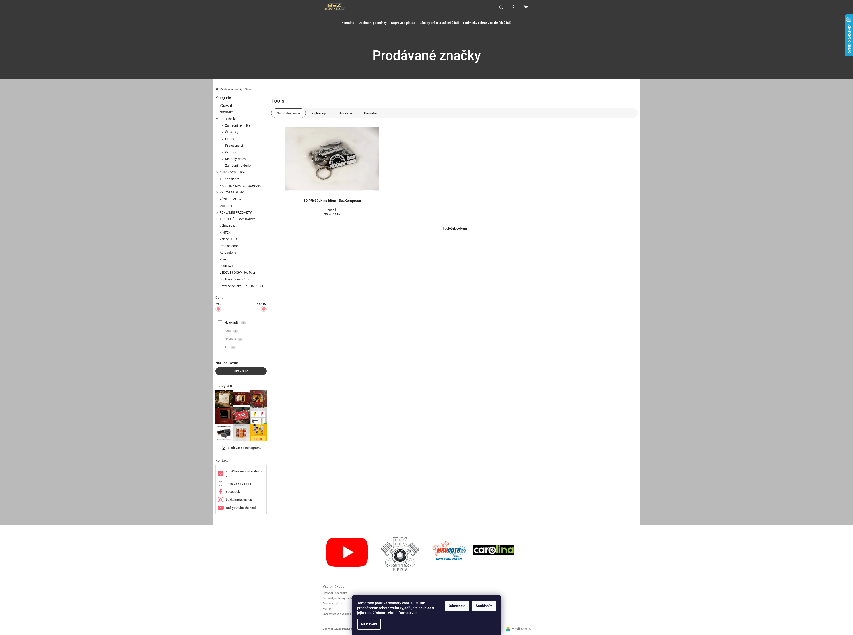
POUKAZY (226, 266)
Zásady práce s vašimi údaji (339, 614)
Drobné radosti (230, 246)
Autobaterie (228, 252)
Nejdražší (345, 113)
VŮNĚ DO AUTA (230, 199)
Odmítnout (457, 606)
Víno (223, 259)
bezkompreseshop (239, 499)
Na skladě (234, 322)
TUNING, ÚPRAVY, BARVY (237, 219)
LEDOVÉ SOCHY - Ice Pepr (237, 272)
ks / (241, 371)
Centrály (231, 152)
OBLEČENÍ (227, 206)
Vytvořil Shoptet (521, 628)
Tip (229, 347)
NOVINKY (226, 112)
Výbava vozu (229, 226)
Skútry (229, 139)
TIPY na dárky (229, 179)
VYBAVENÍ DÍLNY (232, 192)
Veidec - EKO (228, 239)
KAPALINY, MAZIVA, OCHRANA (241, 185)
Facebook (233, 491)
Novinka (233, 339)
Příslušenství (234, 145)
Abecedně (370, 113)
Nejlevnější (319, 113)
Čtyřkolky (231, 132)
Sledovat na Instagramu (244, 448)
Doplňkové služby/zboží (236, 279)
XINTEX (225, 232)
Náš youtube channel (241, 508)
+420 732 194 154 (238, 483)
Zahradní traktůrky (238, 165)
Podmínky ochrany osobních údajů (344, 598)
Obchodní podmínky (335, 593)
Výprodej (226, 105)
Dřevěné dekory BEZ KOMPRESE (242, 286)
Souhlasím (484, 606)
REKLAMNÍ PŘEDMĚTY (236, 212)
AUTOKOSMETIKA (232, 172)
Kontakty (328, 608)
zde (415, 613)
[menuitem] (347, 23)
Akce (230, 331)
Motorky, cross (235, 159)
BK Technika (228, 119)
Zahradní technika (237, 125)
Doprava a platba (333, 603)
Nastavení (369, 624)
